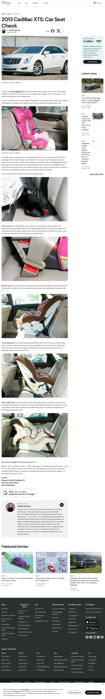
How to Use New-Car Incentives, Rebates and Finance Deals (17, 579)
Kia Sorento (92, 660)
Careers (52, 682)
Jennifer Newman (14, 30)
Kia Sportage (92, 656)
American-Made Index (25, 632)
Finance (46, 3)
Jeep (55, 653)
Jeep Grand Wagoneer (61, 667)
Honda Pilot (22, 667)
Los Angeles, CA (74, 615)
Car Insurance (56, 624)
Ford (37, 653)
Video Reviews (22, 635)
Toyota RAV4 (5, 656)
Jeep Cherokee (59, 670)
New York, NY (73, 629)
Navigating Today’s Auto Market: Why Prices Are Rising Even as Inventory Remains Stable (86, 153)
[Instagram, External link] (98, 637)
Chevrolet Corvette (77, 656)
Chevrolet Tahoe (76, 669)
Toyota (3, 653)
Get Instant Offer (40, 612)
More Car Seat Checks (10, 483)
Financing (4, 639)
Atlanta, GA (72, 622)
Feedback (91, 682)
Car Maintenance (57, 628)
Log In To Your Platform (93, 612)
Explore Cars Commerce (93, 609)
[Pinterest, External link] (102, 637)
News (9, 14)
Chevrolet (74, 653)
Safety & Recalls (23, 629)
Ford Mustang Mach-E (43, 667)
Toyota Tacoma (6, 663)
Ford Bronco (40, 660)
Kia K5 (90, 667)
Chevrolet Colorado (77, 672)
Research (36, 3)
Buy (19, 3)
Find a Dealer (5, 624)
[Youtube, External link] (94, 637)
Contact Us (27, 682)
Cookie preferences (75, 692)
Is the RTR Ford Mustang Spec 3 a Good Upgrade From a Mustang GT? (91, 100)
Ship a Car (55, 618)
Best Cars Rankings (24, 625)
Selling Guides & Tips (41, 621)
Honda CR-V (23, 656)
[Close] (102, 684)
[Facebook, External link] (90, 637)
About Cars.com (16, 682)
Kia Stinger (92, 663)
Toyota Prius (5, 660)
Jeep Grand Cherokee (61, 660)
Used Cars (4, 609)
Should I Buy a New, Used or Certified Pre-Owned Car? (50, 579)
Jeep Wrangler (58, 656)
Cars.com (17, 691)
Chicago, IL (72, 609)
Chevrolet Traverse (77, 665)
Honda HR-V (23, 670)
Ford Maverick (40, 656)
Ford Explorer (40, 670)
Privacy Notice (24, 689)
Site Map (54, 631)
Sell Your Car (39, 609)
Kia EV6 (91, 670)
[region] (52, 690)
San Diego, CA (73, 632)
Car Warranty (56, 621)
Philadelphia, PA (74, 626)
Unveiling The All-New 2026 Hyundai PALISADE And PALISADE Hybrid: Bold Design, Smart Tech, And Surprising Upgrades (84, 581)
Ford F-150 (39, 663)
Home (4, 14)
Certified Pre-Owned (8, 615)
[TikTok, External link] (87, 637)
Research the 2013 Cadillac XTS (13, 480)
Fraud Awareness (79, 682)
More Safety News (8, 485)
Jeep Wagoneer (59, 663)
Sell (26, 3)
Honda (21, 653)
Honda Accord (23, 663)
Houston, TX (72, 612)
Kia (90, 653)
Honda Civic (22, 660)
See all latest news (96, 174)
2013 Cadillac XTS (17, 91)
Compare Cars (22, 622)
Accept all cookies (93, 692)
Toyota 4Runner (6, 670)
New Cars (4, 612)
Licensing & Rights (63, 682)
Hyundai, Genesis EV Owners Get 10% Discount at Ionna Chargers (86, 123)
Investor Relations (39, 682)
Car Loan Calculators (58, 609)
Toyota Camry (5, 667)
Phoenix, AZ (72, 619)
